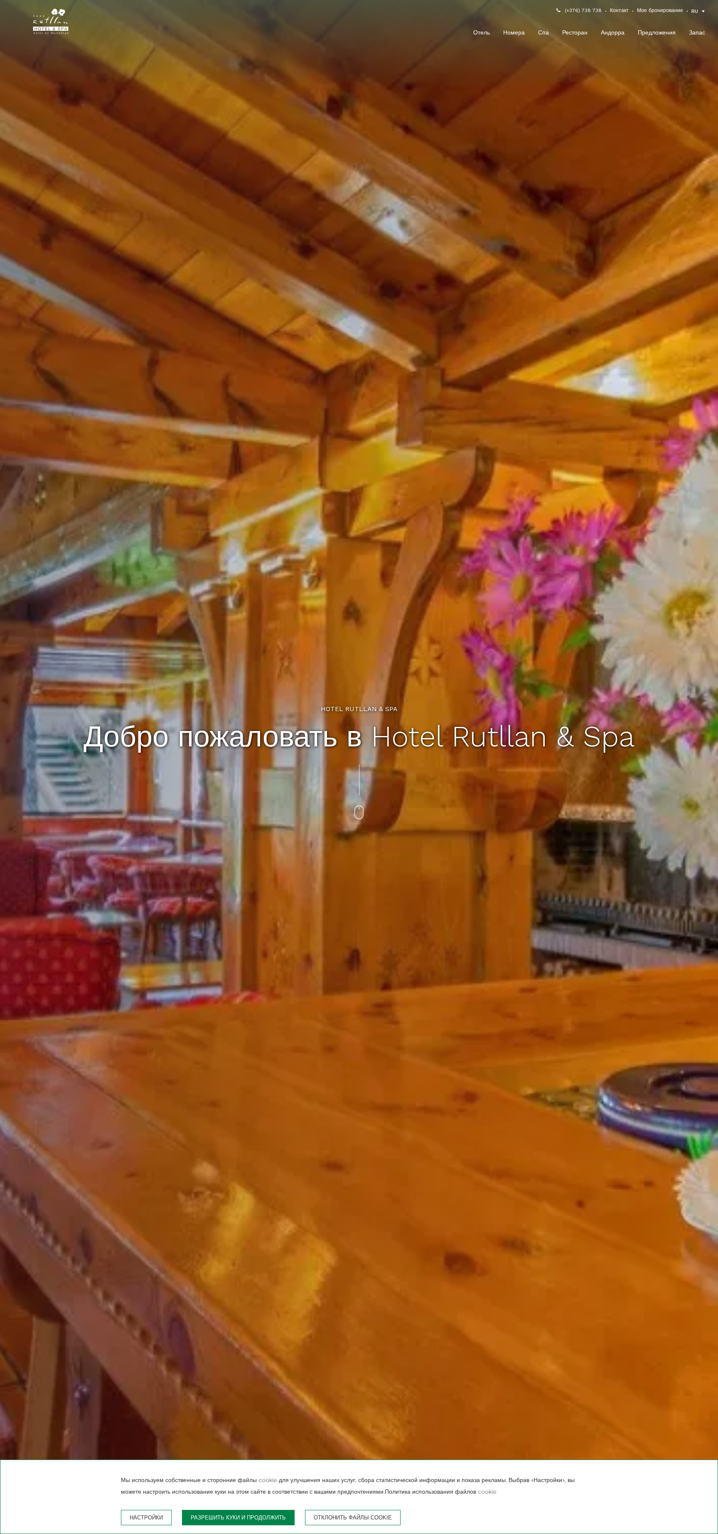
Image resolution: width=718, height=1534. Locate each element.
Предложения (657, 32)
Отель (481, 32)
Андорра (613, 32)
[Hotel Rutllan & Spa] (51, 23)
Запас (697, 32)
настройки (146, 1517)
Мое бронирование (660, 10)
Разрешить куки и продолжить (238, 1517)
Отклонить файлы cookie (353, 1517)
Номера (514, 32)
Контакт (619, 10)
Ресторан (575, 32)
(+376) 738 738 (583, 10)
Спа (543, 32)
